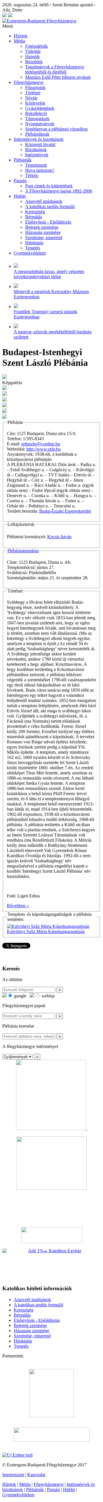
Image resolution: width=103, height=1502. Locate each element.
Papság (20, 180)
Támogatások (37, 118)
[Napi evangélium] (51, 1235)
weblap (47, 995)
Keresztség (35, 211)
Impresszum (13, 1474)
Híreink (20, 35)
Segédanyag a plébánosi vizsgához (56, 128)
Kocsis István (59, 536)
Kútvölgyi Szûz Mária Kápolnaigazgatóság (46, 931)
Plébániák (22, 159)
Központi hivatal (40, 144)
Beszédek (34, 61)
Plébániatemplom (23, 550)
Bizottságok (36, 149)
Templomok (36, 165)
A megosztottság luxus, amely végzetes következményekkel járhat (49, 274)
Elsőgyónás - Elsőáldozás (48, 222)
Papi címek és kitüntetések (49, 185)
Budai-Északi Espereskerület (65, 511)
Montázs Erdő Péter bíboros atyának (58, 77)
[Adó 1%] (51, 1264)
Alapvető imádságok (43, 201)
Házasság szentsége (43, 232)
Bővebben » (18, 905)
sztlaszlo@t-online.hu (40, 443)
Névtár (31, 97)
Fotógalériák (36, 46)
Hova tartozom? (39, 170)
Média (19, 41)
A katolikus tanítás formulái (50, 206)
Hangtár (32, 56)
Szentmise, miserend (43, 237)
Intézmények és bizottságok (39, 139)
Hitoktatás (34, 242)
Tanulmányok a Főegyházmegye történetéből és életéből (54, 69)
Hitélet (20, 196)
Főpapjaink (35, 87)
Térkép (31, 175)
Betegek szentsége (41, 227)
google (19, 995)
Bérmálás (33, 216)
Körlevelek (35, 103)
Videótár (33, 51)
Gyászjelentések (39, 108)
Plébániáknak (37, 134)
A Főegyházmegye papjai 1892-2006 (58, 191)
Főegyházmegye (28, 82)
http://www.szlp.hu (43, 449)
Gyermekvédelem (30, 253)
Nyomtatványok (39, 123)
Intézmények (36, 154)
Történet (32, 92)
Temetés (32, 247)
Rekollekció (36, 113)
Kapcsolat (36, 1474)
